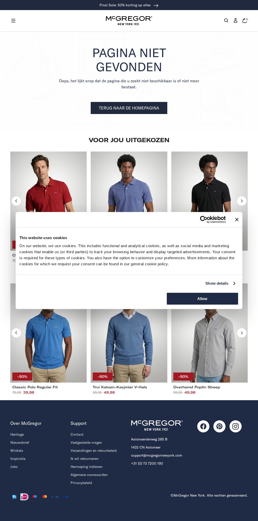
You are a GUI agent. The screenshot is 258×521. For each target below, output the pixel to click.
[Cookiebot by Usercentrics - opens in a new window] (204, 219)
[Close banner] (237, 219)
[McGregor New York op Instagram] (236, 426)
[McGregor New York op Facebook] (203, 426)
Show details (216, 283)
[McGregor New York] (129, 20)
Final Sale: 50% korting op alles (126, 5)
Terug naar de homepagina (129, 107)
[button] (13, 21)
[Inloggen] (236, 21)
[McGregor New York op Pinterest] (219, 426)
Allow (202, 298)
